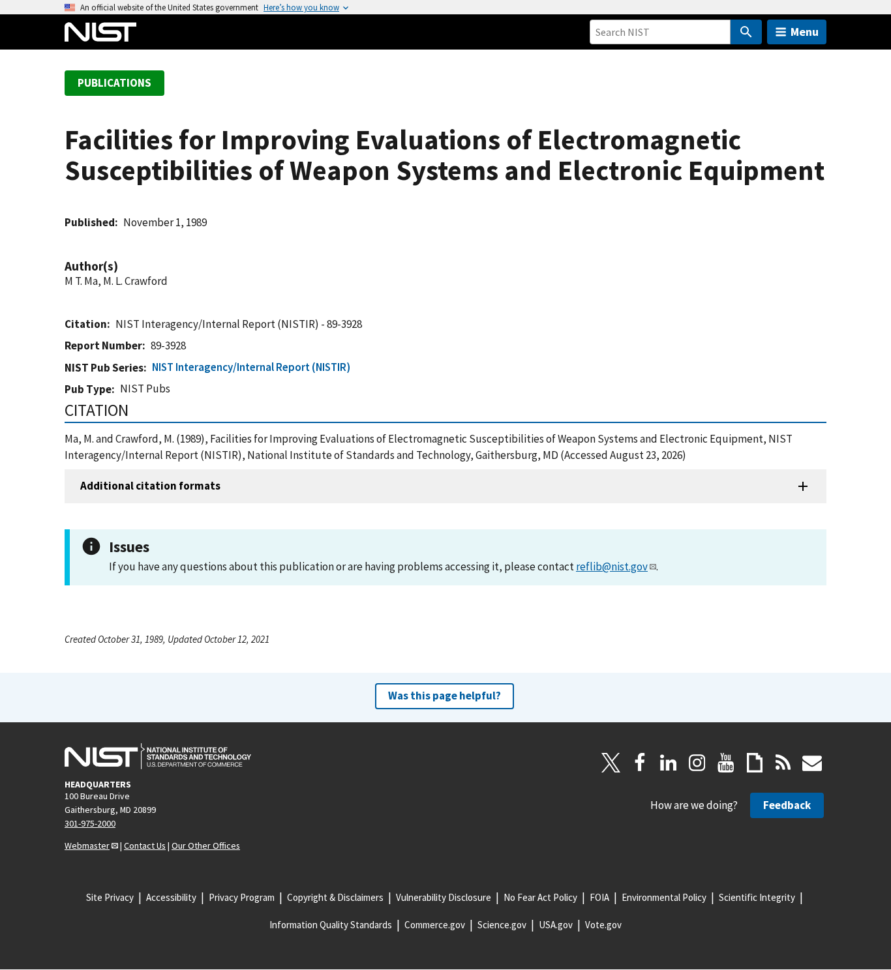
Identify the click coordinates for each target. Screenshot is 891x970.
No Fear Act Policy (540, 897)
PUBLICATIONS (114, 83)
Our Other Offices (206, 845)
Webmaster (87, 845)
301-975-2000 (90, 823)
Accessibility (171, 897)
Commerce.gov (434, 925)
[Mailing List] (812, 762)
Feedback (787, 805)
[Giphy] (754, 762)
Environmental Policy (664, 897)
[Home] (100, 32)
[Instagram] (697, 762)
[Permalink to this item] (124, 266)
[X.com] (611, 762)
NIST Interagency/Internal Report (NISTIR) (251, 367)
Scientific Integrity (757, 897)
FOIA (599, 897)
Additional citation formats (150, 485)
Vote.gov (603, 925)
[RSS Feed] (783, 762)
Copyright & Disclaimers (335, 897)
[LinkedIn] (668, 762)
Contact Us (145, 845)
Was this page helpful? (444, 695)
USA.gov (556, 925)
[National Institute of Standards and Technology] (158, 756)
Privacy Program (242, 897)
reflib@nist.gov (612, 566)
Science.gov (501, 925)
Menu (805, 31)
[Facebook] (640, 762)
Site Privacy (110, 897)
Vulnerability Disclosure (443, 897)
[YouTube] (726, 762)
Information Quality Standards (330, 925)
